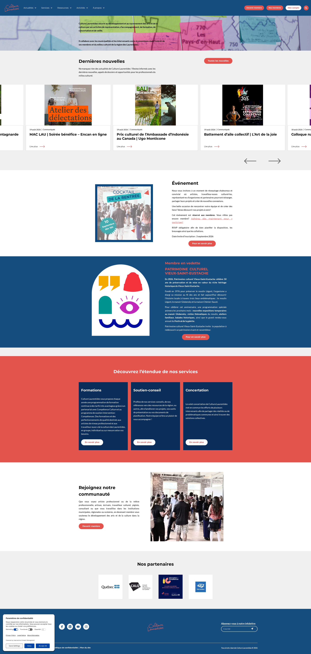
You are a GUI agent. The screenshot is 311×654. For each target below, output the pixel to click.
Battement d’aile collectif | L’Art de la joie (153, 134)
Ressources (63, 8)
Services (45, 8)
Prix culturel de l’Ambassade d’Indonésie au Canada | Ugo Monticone (66, 136)
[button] (306, 7)
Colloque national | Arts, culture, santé (237, 134)
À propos (97, 8)
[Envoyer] (252, 628)
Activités (81, 8)
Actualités (28, 8)
